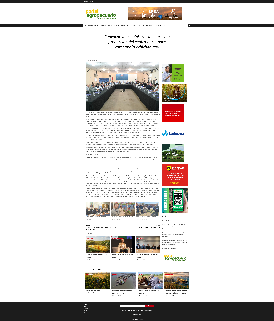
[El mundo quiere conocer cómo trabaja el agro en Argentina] (123, 209)
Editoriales (158, 25)
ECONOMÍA (110, 25)
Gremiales (115, 274)
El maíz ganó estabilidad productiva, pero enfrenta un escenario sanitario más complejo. (97, 256)
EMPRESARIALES (149, 25)
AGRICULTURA (97, 25)
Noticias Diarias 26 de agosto (169, 220)
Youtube (86, 310)
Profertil (120, 238)
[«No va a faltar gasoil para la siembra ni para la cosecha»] (98, 209)
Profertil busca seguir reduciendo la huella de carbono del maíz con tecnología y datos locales (123, 256)
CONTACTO (165, 25)
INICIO (85, 25)
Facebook (86, 304)
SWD (140, 314)
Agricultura (136, 33)
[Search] (189, 25)
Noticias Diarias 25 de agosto (169, 248)
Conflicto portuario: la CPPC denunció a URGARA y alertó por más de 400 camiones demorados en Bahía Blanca (174, 226)
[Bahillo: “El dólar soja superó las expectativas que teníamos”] (147, 209)
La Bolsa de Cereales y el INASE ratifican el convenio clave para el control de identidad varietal (148, 256)
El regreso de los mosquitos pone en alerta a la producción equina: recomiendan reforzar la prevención (173, 234)
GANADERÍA (103, 25)
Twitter (85, 306)
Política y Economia (170, 274)
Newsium (134, 319)
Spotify (85, 312)
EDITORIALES (116, 25)
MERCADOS (123, 25)
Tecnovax (141, 274)
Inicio (112, 55)
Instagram (86, 308)
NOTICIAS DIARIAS (141, 25)
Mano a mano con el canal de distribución (149, 226)
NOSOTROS (90, 25)
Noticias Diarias (89, 274)
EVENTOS (133, 25)
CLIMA (128, 25)
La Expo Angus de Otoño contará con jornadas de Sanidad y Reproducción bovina (101, 227)
